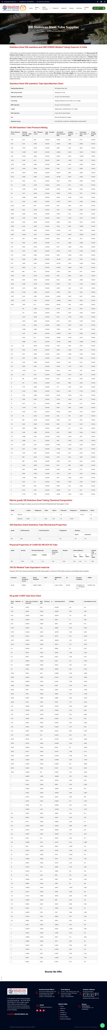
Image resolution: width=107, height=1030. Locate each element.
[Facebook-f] (97, 1)
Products (55, 8)
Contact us (86, 8)
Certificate (79, 8)
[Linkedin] (101, 1)
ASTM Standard (45, 8)
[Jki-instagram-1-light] (44, 1010)
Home (31, 8)
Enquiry (71, 8)
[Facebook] (37, 1010)
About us (37, 8)
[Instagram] (104, 1)
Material (63, 8)
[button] (53, 978)
